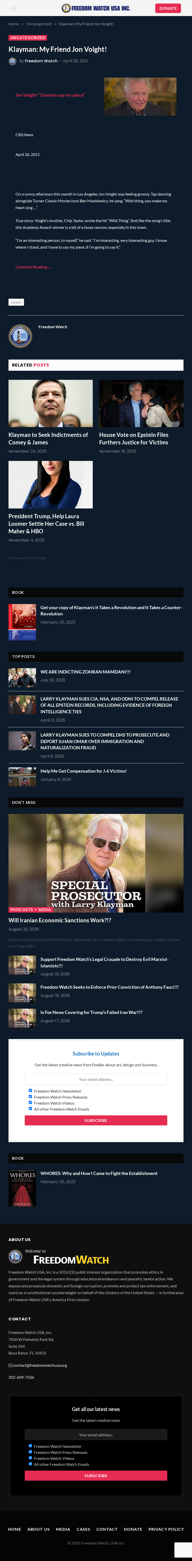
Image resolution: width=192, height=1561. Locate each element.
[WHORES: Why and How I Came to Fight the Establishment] (22, 1188)
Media (63, 1529)
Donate (133, 1529)
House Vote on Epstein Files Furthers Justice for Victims (133, 438)
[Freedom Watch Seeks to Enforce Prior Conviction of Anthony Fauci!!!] (23, 992)
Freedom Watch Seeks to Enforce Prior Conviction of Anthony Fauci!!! (109, 987)
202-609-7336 (21, 1377)
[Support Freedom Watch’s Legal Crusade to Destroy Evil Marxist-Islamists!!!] (23, 965)
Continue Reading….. (34, 266)
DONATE (168, 8)
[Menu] (14, 8)
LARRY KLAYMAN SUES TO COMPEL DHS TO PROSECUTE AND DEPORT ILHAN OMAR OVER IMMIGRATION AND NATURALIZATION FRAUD (104, 741)
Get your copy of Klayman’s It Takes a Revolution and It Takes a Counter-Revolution (111, 611)
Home (14, 1529)
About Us (39, 1529)
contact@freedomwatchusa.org (40, 1365)
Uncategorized (27, 38)
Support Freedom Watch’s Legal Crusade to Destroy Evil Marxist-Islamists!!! (104, 962)
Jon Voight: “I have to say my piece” (50, 95)
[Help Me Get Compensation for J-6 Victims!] (23, 776)
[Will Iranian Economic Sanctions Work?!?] (96, 863)
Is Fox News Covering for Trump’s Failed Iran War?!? (91, 1012)
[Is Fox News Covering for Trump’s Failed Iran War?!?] (23, 1018)
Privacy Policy (166, 1529)
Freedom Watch (41, 61)
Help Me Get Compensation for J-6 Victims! (83, 771)
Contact (107, 1529)
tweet (16, 302)
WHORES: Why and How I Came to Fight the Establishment (99, 1173)
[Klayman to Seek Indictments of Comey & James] (50, 403)
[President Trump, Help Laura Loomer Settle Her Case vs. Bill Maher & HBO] (50, 484)
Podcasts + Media (30, 910)
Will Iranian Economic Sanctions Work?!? (59, 920)
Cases (83, 1529)
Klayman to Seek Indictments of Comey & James (48, 438)
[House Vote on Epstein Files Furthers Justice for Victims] (141, 403)
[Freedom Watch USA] (96, 8)
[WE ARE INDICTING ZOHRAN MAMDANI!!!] (23, 677)
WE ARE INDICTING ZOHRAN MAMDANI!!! (85, 671)
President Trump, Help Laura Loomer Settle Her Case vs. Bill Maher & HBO (46, 524)
